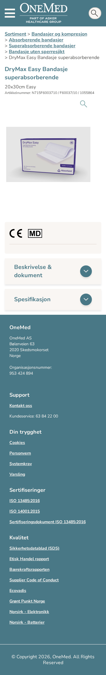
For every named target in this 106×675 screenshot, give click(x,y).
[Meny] (10, 13)
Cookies (17, 442)
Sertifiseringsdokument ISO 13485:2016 (47, 522)
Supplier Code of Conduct (34, 580)
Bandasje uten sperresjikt (36, 51)
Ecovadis (17, 590)
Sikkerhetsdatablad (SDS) (34, 548)
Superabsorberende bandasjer (42, 46)
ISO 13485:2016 (24, 501)
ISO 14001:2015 (24, 511)
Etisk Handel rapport (29, 559)
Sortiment (15, 34)
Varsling (17, 474)
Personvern (20, 453)
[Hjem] (43, 13)
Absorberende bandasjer (36, 40)
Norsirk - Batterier (26, 622)
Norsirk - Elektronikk (29, 612)
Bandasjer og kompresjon (59, 34)
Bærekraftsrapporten (29, 569)
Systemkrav (20, 464)
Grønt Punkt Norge (27, 601)
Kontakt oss (20, 405)
